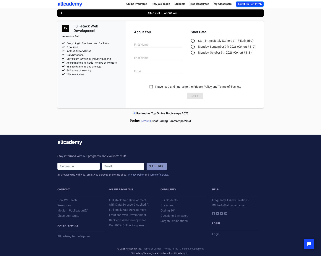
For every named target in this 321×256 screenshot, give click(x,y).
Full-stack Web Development (127, 210)
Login (216, 234)
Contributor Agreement (192, 248)
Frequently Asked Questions (230, 200)
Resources (64, 205)
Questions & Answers (174, 215)
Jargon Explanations (174, 221)
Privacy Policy (202, 86)
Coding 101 (168, 210)
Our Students (169, 200)
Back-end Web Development (127, 220)
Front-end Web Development (127, 215)
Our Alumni (167, 205)
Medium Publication (70, 210)
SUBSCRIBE (156, 166)
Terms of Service (229, 86)
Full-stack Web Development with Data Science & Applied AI (129, 202)
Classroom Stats (68, 215)
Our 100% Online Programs (126, 225)
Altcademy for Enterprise (73, 236)
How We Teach (67, 200)
